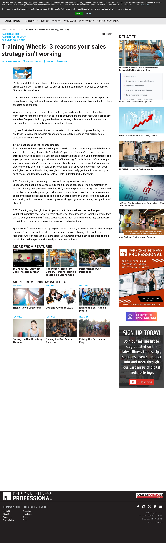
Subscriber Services (35, 506)
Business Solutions (13, 40)
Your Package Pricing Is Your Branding (137, 237)
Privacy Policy (145, 5)
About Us (6, 514)
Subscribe (27, 511)
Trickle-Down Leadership (27, 307)
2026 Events (86, 21)
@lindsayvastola (33, 61)
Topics (45, 21)
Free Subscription (108, 21)
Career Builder (10, 34)
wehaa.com (158, 522)
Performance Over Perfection (90, 270)
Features (43, 246)
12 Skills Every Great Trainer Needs (136, 169)
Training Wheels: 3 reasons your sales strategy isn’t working (54, 50)
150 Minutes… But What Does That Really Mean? (26, 270)
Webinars (69, 21)
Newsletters (27, 514)
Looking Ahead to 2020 (59, 307)
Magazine (31, 21)
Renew (25, 517)
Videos (56, 21)
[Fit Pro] (27, 496)
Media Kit (6, 511)
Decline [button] (88, 13)
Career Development (14, 37)
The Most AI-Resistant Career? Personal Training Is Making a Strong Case (61, 271)
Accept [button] (79, 13)
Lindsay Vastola (12, 61)
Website (63, 61)
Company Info (11, 506)
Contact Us (7, 517)
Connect (49, 61)
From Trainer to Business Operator (135, 101)
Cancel (25, 520)
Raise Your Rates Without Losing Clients (138, 135)
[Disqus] (62, 383)
